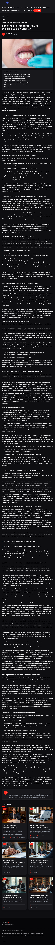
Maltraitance (35, 7)
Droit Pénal (21, 10)
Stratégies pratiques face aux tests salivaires (15, 86)
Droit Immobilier (12, 10)
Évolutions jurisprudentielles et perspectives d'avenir (17, 84)
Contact (37, 10)
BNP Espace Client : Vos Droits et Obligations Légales (39, 826)
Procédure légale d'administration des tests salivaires (17, 76)
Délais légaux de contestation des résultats (15, 78)
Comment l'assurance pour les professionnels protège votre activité (10, 827)
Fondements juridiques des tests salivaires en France (17, 74)
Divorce (27, 7)
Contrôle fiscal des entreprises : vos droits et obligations (39, 861)
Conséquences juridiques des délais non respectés (17, 82)
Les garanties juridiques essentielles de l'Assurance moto (13, 896)
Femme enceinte (45, 7)
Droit (21, 7)
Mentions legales (15, 930)
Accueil (4, 7)
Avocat (4, 10)
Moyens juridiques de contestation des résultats (16, 80)
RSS (22, 930)
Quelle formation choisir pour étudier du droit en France (39, 896)
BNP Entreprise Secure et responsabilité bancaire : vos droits (14, 861)
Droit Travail (11, 7)
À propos (29, 10)
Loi (18, 7)
